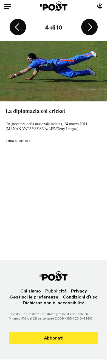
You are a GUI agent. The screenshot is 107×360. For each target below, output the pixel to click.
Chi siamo (30, 291)
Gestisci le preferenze (34, 297)
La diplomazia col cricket (35, 111)
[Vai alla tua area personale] (100, 6)
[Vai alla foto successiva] (89, 27)
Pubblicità (56, 291)
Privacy (79, 291)
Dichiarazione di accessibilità (54, 303)
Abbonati (53, 338)
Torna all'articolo (17, 141)
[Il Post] (53, 6)
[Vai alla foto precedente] (18, 27)
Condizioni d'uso (80, 297)
